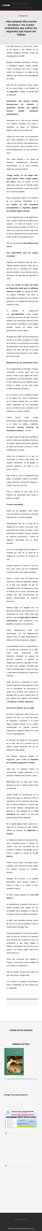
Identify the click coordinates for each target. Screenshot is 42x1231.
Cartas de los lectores (21, 1030)
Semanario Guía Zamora (22, 5)
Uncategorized (23, 16)
